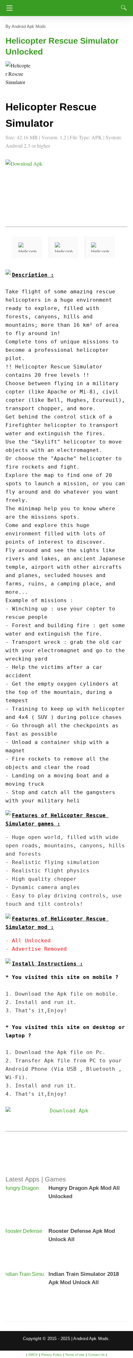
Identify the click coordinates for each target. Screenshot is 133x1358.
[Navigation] (8, 8)
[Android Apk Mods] (67, 6)
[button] (18, 74)
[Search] (122, 8)
